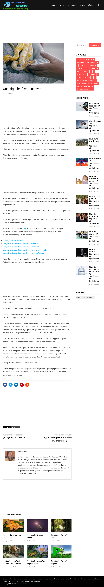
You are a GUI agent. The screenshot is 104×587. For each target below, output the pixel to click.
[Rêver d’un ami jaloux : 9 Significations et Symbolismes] (82, 197)
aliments (86, 59)
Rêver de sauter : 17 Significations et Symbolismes (95, 126)
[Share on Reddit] (27, 385)
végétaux (91, 5)
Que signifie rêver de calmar (13, 240)
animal (82, 5)
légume (93, 74)
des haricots (92, 65)
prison (84, 83)
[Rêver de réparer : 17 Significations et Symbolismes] (82, 232)
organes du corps (88, 80)
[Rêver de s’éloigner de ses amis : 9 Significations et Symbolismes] (82, 177)
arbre (92, 59)
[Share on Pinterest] (22, 385)
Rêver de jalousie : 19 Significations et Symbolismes (94, 218)
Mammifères (80, 77)
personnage (71, 5)
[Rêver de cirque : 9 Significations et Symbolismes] (82, 159)
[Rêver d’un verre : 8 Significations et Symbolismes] (82, 250)
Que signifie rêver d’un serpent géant (12, 536)
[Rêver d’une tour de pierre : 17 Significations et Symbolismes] (82, 139)
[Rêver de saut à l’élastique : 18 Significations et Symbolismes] (82, 104)
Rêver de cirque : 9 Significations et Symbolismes (95, 163)
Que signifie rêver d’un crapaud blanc (36, 562)
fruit (78, 71)
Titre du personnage (82, 89)
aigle (80, 59)
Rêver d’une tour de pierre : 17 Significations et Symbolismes (94, 145)
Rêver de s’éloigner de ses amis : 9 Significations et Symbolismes (94, 182)
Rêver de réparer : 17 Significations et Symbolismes (94, 236)
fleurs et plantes (94, 68)
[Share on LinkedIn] (16, 385)
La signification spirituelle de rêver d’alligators (20, 244)
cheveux (82, 65)
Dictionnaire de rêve (22, 584)
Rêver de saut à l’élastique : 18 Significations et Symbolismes (95, 108)
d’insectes (79, 68)
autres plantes (91, 62)
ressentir (96, 83)
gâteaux (86, 71)
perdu (78, 83)
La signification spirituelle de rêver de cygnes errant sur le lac (26, 250)
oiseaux (79, 80)
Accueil (53, 5)
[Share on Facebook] (5, 385)
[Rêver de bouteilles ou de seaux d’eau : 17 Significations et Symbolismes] (82, 267)
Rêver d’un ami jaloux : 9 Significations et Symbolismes (94, 201)
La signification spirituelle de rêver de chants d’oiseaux (23, 253)
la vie (62, 5)
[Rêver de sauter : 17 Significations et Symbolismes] (82, 121)
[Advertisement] (52, 24)
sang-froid (16, 427)
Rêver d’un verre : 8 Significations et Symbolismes (94, 254)
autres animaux (81, 62)
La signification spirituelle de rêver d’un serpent (21, 247)
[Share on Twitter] (11, 385)
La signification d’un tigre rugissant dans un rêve (13, 562)
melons (87, 77)
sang (24, 228)
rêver (78, 86)
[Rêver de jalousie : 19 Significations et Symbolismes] (82, 214)
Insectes (79, 74)
